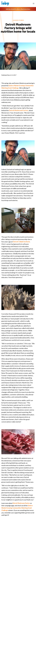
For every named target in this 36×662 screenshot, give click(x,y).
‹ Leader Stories (18, 20)
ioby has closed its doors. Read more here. (18, 9)
